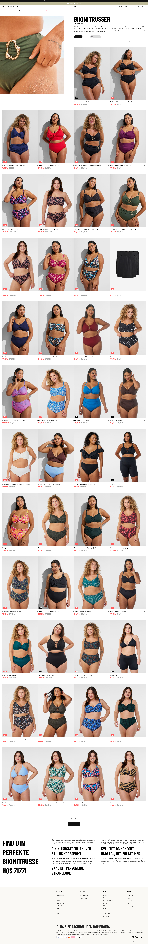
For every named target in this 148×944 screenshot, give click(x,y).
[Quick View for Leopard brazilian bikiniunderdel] (37, 293)
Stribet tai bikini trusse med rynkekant (84, 611)
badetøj (76, 840)
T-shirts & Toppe (60, 895)
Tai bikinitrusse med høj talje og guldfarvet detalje (87, 165)
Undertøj (58, 913)
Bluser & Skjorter (60, 898)
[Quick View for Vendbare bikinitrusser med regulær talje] (73, 484)
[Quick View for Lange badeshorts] (145, 484)
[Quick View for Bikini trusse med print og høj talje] (145, 357)
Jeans (57, 911)
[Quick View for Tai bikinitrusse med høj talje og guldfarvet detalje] (109, 165)
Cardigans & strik (60, 905)
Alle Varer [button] (4, 10)
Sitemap (81, 941)
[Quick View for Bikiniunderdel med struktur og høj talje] (73, 739)
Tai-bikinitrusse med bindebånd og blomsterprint (51, 293)
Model (134, 41)
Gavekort (105, 908)
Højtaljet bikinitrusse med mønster (11, 229)
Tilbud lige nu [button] (26, 10)
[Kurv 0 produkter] (144, 6)
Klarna (104, 911)
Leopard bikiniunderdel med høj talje (48, 229)
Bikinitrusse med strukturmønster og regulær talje (16, 484)
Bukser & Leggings (60, 903)
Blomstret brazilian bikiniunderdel (47, 356)
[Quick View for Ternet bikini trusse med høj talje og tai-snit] (145, 739)
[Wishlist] (107, 49)
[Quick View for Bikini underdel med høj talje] (109, 102)
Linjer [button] (33, 10)
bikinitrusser (88, 26)
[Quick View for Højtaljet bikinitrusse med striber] (145, 803)
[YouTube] (141, 937)
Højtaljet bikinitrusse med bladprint (83, 739)
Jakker (58, 900)
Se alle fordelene (84, 898)
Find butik (105, 903)
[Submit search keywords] (119, 6)
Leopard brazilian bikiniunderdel (11, 293)
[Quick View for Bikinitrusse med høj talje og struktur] (37, 357)
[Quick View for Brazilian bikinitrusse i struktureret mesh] (145, 102)
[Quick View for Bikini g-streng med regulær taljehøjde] (109, 484)
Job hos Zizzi (130, 900)
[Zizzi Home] (74, 6)
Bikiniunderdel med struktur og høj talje (49, 739)
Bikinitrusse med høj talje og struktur (12, 356)
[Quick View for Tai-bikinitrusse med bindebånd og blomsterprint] (73, 293)
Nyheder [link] (12, 10)
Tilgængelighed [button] (106, 913)
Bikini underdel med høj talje (81, 101)
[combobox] (125, 6)
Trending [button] (18, 10)
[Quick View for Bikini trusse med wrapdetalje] (145, 611)
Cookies (76, 941)
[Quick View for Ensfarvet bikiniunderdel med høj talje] (73, 165)
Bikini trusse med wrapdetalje (118, 611)
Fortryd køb (106, 916)
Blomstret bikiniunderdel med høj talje (84, 293)
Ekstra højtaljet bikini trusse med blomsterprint (15, 739)
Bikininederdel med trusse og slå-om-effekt (122, 293)
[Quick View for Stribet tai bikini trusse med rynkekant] (109, 611)
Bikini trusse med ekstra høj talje (47, 675)
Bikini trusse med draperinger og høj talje (13, 165)
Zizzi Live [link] (52, 10)
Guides (19, 6)
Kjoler (57, 908)
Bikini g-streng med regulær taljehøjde (84, 484)
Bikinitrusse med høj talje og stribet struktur (14, 420)
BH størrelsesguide (107, 905)
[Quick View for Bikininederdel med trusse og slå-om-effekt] (145, 293)
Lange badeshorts (115, 484)
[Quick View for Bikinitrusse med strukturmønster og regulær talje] (37, 484)
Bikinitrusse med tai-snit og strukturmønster (14, 802)
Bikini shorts (113, 675)
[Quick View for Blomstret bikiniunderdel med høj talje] (109, 293)
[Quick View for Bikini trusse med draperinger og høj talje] (37, 165)
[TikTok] (138, 937)
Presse (128, 898)
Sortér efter (140, 41)
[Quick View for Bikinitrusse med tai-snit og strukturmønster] (37, 803)
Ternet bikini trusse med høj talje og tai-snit (121, 739)
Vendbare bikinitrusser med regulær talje (49, 484)
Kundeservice (106, 895)
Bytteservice (106, 898)
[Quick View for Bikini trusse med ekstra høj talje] (73, 675)
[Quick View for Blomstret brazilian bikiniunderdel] (73, 357)
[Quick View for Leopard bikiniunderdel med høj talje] (73, 229)
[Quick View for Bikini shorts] (145, 675)
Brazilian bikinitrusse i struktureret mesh (121, 101)
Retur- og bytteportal (108, 900)
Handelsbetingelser (69, 941)
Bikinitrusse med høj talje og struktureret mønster (87, 229)
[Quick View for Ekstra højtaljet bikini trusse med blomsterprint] (37, 739)
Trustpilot (129, 903)
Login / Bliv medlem (84, 895)
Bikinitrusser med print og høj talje (119, 548)
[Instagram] (133, 937)
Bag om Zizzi (130, 895)
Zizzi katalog (130, 906)
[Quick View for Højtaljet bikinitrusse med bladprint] (109, 739)
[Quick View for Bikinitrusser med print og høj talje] (145, 548)
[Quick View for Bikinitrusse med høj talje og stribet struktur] (37, 420)
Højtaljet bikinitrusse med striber (119, 802)
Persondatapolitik (60, 941)
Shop (3, 6)
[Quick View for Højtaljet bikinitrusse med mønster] (37, 229)
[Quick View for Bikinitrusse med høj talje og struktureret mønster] (109, 229)
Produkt (129, 41)
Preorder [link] (40, 10)
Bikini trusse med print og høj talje (119, 356)
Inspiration (11, 6)
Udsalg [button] (45, 10)
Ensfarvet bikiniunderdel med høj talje (48, 165)
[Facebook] (136, 937)
